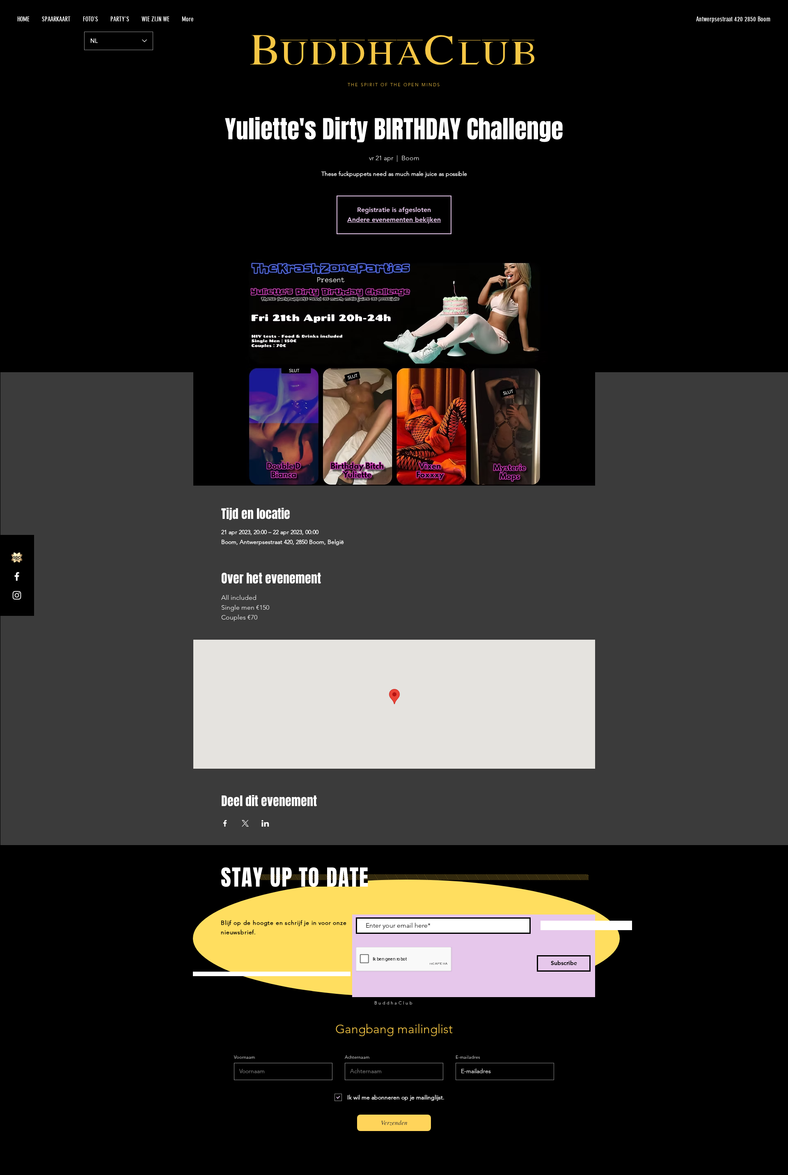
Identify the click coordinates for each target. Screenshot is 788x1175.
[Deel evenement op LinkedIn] (265, 823)
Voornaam (244, 1057)
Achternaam (357, 1057)
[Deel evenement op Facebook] (225, 823)
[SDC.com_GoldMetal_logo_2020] (17, 557)
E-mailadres (468, 1057)
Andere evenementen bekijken (394, 219)
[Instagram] (17, 595)
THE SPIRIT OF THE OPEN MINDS (394, 85)
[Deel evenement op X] (245, 823)
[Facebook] (17, 576)
